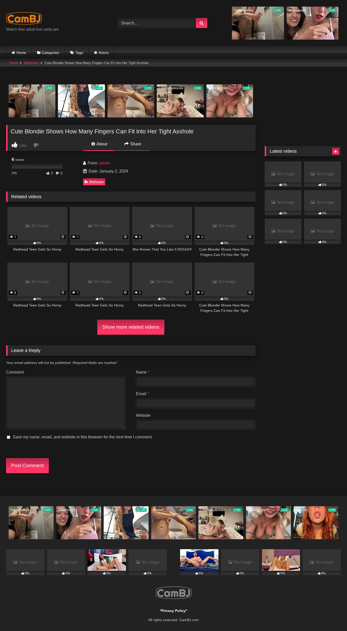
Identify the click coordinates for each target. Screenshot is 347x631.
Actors (104, 53)
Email (142, 394)
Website (143, 415)
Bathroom (31, 63)
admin (104, 163)
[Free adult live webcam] (24, 19)
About (101, 144)
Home (21, 53)
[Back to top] (331, 616)
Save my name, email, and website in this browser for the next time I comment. (83, 437)
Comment (15, 372)
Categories (50, 53)
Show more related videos (130, 327)
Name (142, 372)
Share (135, 144)
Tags (79, 53)
